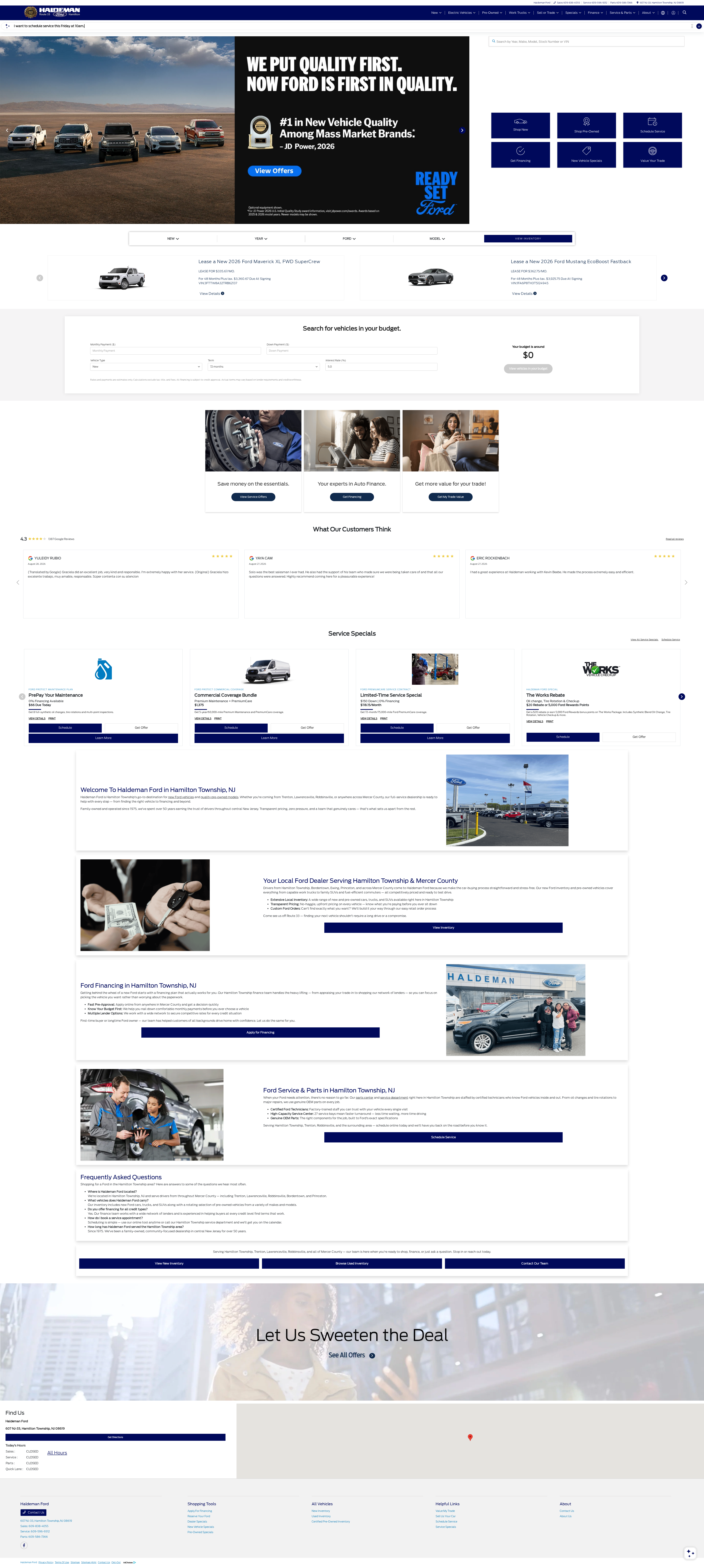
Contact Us (35, 1512)
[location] (637, 2)
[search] (684, 12)
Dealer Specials (197, 1521)
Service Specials (446, 1526)
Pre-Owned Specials (200, 1532)
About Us (565, 1516)
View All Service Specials (645, 639)
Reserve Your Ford (199, 1516)
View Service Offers (253, 497)
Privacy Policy (45, 1562)
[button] (470, 1437)
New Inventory (321, 1510)
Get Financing (352, 497)
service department (394, 1097)
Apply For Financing (200, 1510)
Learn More (103, 738)
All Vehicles (322, 1504)
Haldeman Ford (28, 1562)
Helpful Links (448, 1504)
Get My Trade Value (451, 497)
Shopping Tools (202, 1504)
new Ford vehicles (181, 797)
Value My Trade (445, 1510)
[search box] (587, 41)
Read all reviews (675, 539)
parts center (364, 1097)
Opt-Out (116, 1562)
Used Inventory (321, 1516)
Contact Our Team (534, 1263)
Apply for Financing (260, 1032)
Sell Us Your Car (446, 1516)
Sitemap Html (88, 1562)
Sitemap (75, 1562)
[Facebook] (24, 1545)
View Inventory (443, 927)
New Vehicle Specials (201, 1526)
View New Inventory (169, 1263)
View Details (210, 294)
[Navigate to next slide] (466, 130)
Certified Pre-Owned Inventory (331, 1521)
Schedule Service (670, 639)
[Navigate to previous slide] (3, 130)
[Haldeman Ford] (51, 12)
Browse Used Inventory (352, 1263)
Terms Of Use (62, 1562)
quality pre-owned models (219, 797)
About (565, 1504)
